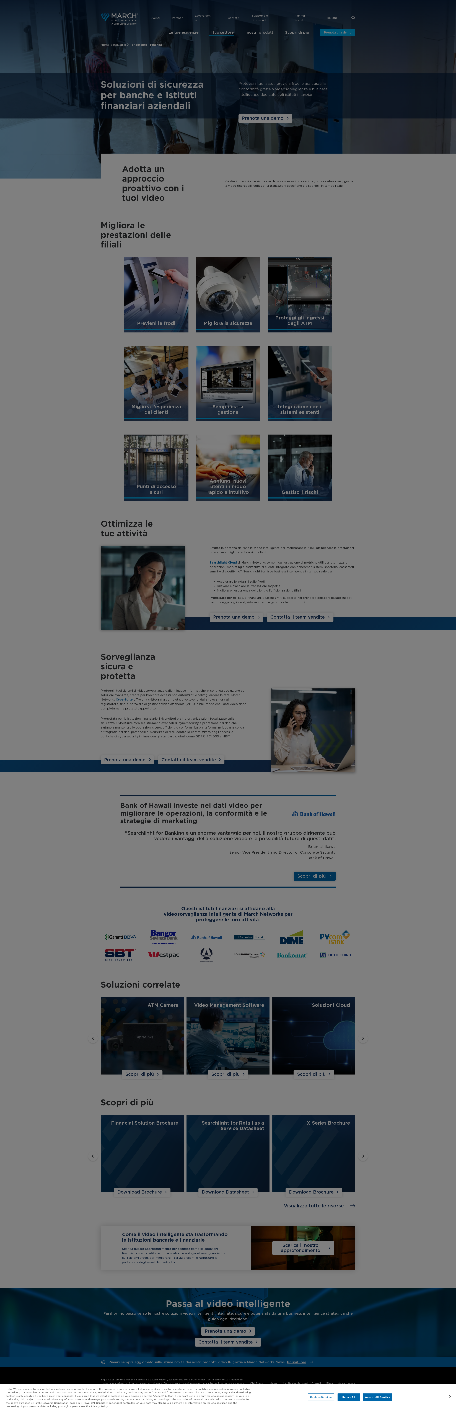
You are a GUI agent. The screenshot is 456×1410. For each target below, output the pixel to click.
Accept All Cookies (377, 1397)
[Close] (450, 1396)
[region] (228, 1397)
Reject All (348, 1397)
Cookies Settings (321, 1397)
